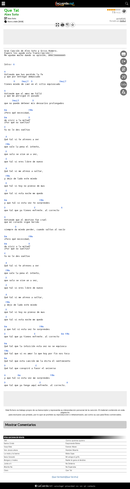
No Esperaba (71, 467)
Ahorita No (8, 467)
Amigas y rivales (11, 460)
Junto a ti (7, 464)
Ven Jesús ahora (11, 450)
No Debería (70, 464)
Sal (5, 440)
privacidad (69, 486)
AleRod (123, 21)
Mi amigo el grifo (72, 457)
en (81, 486)
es (77, 486)
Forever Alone (71, 447)
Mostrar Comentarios (20, 425)
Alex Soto (11, 14)
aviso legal (58, 486)
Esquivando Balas (73, 443)
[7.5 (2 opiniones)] (114, 10)
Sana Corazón (9, 457)
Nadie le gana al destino (75, 460)
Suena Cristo (9, 443)
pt (85, 486)
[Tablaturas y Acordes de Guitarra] (65, 5)
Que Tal (11, 10)
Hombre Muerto (72, 450)
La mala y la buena (11, 454)
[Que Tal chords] (59, 477)
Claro (6, 470)
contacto (91, 486)
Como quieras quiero (75, 440)
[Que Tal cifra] (72, 477)
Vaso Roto (8, 447)
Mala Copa (70, 454)
